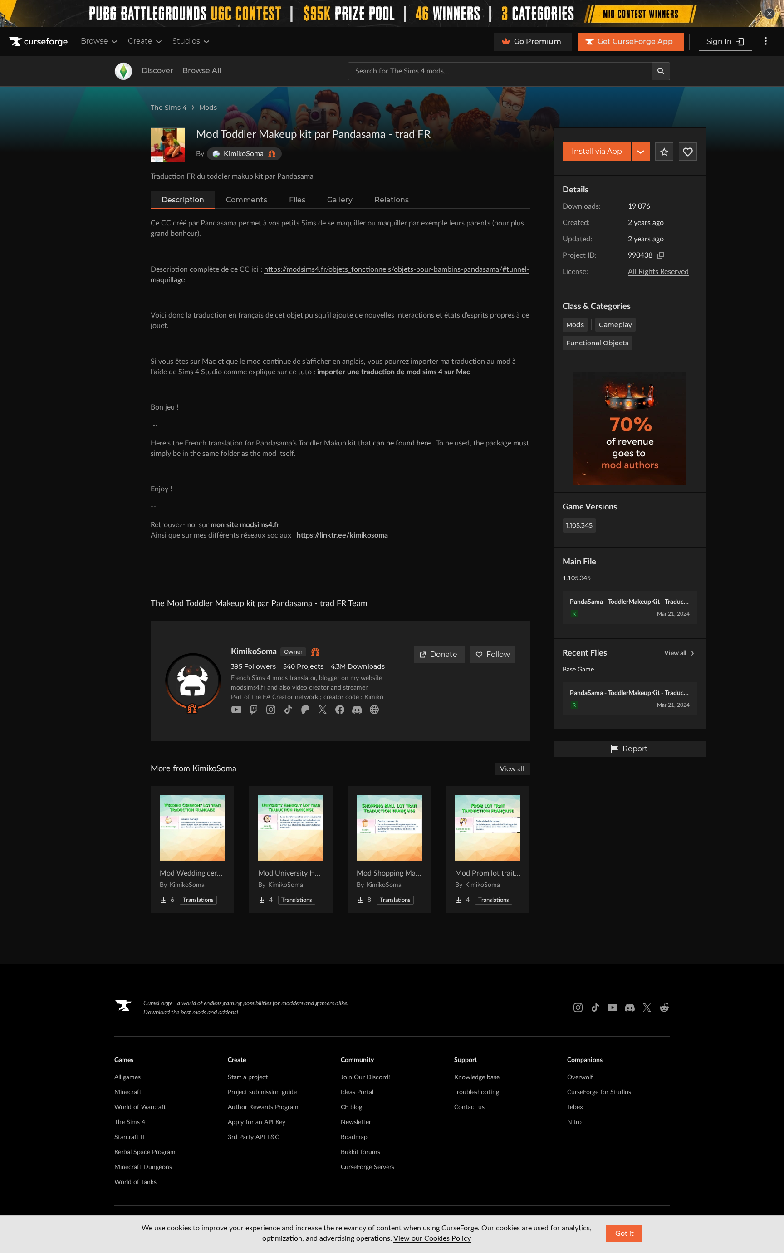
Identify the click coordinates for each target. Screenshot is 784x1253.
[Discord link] (629, 1007)
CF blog (351, 1107)
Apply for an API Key (256, 1122)
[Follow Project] (688, 151)
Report (635, 748)
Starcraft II (129, 1137)
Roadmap (354, 1137)
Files (297, 200)
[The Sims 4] (123, 71)
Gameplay (615, 325)
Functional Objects (597, 343)
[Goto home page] (39, 41)
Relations (391, 200)
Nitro (574, 1122)
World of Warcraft (140, 1107)
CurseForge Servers (367, 1167)
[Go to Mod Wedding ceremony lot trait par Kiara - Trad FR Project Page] (192, 849)
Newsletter (356, 1122)
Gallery (340, 200)
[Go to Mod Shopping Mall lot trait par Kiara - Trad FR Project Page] (389, 849)
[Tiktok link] (595, 1007)
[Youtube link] (612, 1007)
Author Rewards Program (263, 1107)
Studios (186, 41)
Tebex (575, 1107)
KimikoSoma (254, 652)
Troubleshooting (476, 1092)
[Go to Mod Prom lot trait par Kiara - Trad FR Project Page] (487, 849)
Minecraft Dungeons (143, 1167)
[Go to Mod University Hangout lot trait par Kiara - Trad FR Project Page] (291, 849)
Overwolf (580, 1077)
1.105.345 (579, 525)
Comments (246, 200)
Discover (157, 70)
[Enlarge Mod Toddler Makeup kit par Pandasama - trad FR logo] (168, 144)
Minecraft (128, 1092)
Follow (498, 654)
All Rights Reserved (658, 271)
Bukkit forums (360, 1152)
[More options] (766, 42)
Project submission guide (262, 1092)
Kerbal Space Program (145, 1152)
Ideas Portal (357, 1092)
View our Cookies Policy (432, 1238)
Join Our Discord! (365, 1077)
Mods (208, 107)
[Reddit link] (664, 1007)
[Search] (661, 71)
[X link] (647, 1007)
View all (675, 653)
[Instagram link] (578, 1007)
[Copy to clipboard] (660, 255)
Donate (443, 654)
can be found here (402, 443)
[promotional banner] (392, 13)
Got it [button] (624, 1233)
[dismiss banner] (769, 13)
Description (183, 200)
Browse (94, 41)
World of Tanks (135, 1182)
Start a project (248, 1077)
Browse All (201, 70)
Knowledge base (477, 1077)
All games (127, 1077)
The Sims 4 (168, 107)
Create (140, 41)
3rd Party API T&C (253, 1137)
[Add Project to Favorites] (664, 151)
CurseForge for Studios (599, 1092)
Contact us (469, 1107)
